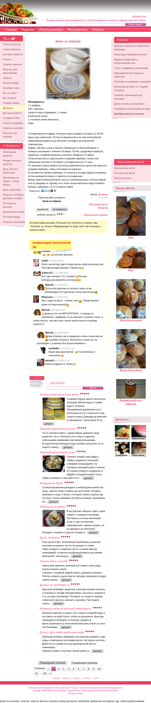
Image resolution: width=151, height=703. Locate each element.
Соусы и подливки (13, 123)
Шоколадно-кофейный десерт (130, 54)
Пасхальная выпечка (9, 205)
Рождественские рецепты (12, 162)
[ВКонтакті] (42, 191)
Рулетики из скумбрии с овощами (132, 81)
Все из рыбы (10, 93)
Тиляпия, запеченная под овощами (128, 97)
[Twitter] (45, 191)
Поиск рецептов (51, 29)
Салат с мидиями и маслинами (131, 68)
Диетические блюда (13, 212)
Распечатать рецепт (96, 215)
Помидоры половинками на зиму (132, 109)
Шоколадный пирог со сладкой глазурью (131, 88)
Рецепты (28, 29)
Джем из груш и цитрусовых (129, 104)
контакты (87, 678)
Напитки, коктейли (13, 128)
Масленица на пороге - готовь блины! (11, 181)
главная (56, 678)
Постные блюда (11, 217)
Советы (98, 29)
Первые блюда (11, 103)
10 (99, 669)
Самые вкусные (11, 49)
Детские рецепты (12, 113)
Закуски (7, 78)
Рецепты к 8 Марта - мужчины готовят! (14, 197)
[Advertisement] (129, 137)
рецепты (66, 678)
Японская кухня (122, 178)
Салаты (7, 59)
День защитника (12, 190)
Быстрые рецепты (13, 54)
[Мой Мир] (51, 191)
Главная (11, 29)
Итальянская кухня (124, 173)
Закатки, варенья (12, 64)
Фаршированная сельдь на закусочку (129, 75)
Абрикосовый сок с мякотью (131, 402)
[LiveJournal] (54, 191)
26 (45, 673)
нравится (42, 209)
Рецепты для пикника (10, 135)
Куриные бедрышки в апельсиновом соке (126, 61)
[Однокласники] (48, 191)
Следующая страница (84, 663)
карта (96, 678)
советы (76, 678)
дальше (48, 423)
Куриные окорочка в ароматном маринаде (131, 48)
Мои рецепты (77, 29)
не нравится (59, 209)
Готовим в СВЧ (11, 118)
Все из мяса (9, 98)
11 (36, 673)
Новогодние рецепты (9, 154)
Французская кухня (124, 168)
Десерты (8, 108)
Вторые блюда (11, 83)
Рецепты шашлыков (14, 222)
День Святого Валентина (10, 171)
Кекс (131, 237)
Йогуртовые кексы (131, 320)
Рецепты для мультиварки (10, 71)
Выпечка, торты (11, 88)
